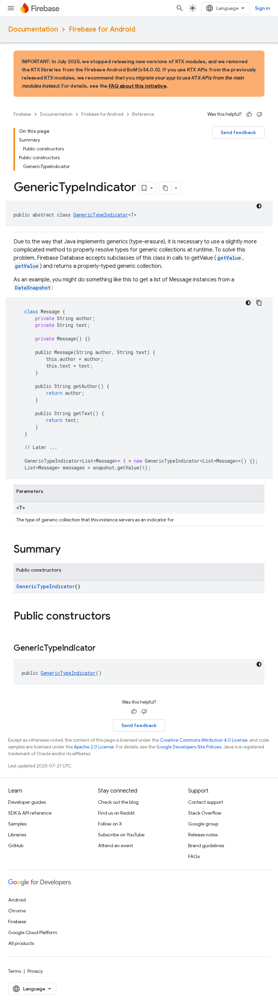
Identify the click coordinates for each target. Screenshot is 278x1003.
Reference (143, 114)
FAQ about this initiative (137, 86)
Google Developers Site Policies (188, 747)
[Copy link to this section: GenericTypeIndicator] (102, 649)
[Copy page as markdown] (165, 188)
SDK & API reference (30, 813)
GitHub (15, 845)
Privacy (35, 971)
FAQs (194, 856)
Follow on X (110, 824)
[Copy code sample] (259, 302)
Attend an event (115, 845)
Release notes (203, 835)
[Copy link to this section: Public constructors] (117, 617)
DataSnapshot (33, 287)
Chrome (17, 911)
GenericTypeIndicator (100, 214)
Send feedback (238, 132)
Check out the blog (118, 802)
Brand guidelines (206, 845)
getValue (229, 258)
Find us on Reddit (116, 813)
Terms (14, 971)
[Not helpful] (259, 114)
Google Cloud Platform (32, 932)
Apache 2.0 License (94, 747)
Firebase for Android (102, 29)
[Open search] (180, 8)
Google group (203, 824)
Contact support (205, 802)
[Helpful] (249, 114)
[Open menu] (11, 8)
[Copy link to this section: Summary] (67, 550)
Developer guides (27, 802)
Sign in (262, 8)
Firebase (22, 114)
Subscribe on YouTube (121, 835)
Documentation (33, 29)
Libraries (17, 835)
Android (17, 900)
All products (21, 943)
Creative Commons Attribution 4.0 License (203, 740)
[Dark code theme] (259, 206)
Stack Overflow (204, 813)
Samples (17, 824)
